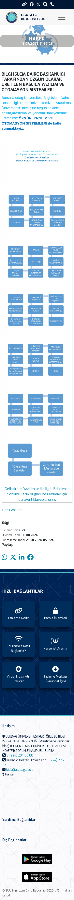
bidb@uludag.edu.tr (20, 770)
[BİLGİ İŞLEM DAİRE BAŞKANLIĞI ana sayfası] (11, 17)
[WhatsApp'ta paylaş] (4, 557)
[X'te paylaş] (13, 557)
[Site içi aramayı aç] (45, 4)
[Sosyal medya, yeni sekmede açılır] (32, 4)
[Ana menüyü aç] (62, 17)
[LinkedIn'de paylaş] (21, 557)
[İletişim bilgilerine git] (52, 4)
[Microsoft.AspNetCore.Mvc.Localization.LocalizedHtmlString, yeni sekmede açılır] (37, 859)
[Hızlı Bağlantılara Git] (24, 4)
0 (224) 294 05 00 (20, 755)
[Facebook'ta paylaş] (30, 557)
